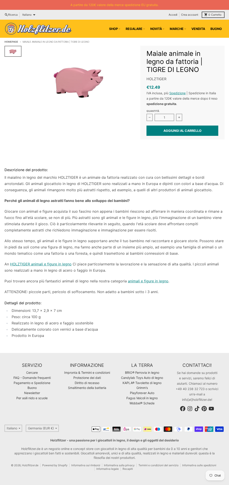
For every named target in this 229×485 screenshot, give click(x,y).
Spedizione (177, 93)
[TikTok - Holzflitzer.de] (197, 408)
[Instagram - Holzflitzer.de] (190, 408)
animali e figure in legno (148, 281)
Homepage (11, 41)
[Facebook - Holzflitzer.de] (182, 408)
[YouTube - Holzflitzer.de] (211, 408)
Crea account (189, 14)
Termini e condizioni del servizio (158, 465)
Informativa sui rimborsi (85, 465)
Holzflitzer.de (30, 465)
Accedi (173, 14)
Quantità (152, 111)
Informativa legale (107, 468)
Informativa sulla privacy (119, 465)
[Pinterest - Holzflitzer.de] (204, 408)
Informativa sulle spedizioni (199, 465)
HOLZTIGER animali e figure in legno (41, 264)
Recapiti (128, 468)
